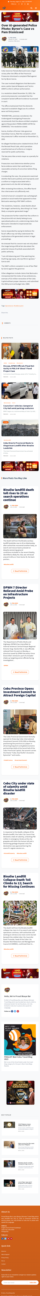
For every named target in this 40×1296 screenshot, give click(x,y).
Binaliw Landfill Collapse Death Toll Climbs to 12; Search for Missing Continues (19, 881)
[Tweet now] (15, 1011)
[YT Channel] (11, 1239)
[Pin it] (18, 1011)
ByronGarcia (9, 306)
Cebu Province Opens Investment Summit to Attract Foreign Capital (19, 691)
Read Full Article (21, 571)
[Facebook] (19, 4)
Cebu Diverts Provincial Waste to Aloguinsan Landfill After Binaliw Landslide (18, 445)
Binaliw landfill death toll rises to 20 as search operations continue (18, 495)
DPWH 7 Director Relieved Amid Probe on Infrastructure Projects (18, 592)
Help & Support (5, 1254)
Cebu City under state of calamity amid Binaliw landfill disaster (18, 788)
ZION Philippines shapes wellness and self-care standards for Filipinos (24, 1125)
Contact (3, 1264)
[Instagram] (25, 4)
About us (3, 1251)
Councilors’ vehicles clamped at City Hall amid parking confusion (18, 407)
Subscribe (33, 1282)
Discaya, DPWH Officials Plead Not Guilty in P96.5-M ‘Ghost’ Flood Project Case (18, 368)
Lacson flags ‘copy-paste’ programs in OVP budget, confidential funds (25, 1183)
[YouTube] (28, 4)
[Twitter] (22, 4)
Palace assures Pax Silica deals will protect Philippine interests (26, 1145)
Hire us (3, 1261)
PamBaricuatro (18, 306)
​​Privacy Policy (5, 1257)
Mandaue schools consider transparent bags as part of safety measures (25, 1164)
